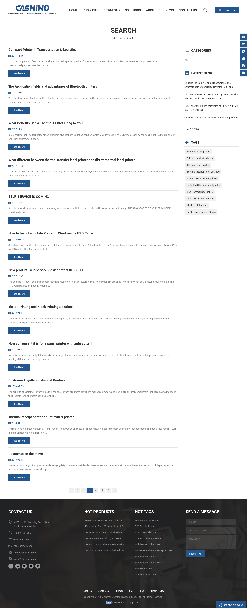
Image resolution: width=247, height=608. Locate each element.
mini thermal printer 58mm (149, 562)
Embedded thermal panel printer (203, 185)
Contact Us (188, 10)
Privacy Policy (157, 591)
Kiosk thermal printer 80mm (201, 212)
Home (73, 10)
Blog (186, 60)
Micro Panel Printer (145, 568)
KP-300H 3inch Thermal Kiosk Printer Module (105, 532)
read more (19, 73)
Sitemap (119, 591)
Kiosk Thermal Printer (146, 532)
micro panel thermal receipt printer (153, 550)
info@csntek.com (22, 546)
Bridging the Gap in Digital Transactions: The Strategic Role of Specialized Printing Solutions (208, 85)
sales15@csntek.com (24, 552)
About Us (153, 10)
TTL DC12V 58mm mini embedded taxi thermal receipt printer (105, 550)
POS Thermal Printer (145, 574)
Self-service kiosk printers (200, 158)
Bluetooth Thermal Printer (148, 538)
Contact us (103, 591)
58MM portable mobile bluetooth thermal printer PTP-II (105, 520)
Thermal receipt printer (198, 151)
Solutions (133, 10)
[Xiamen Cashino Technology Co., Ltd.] (32, 10)
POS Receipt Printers (145, 526)
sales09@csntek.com (24, 559)
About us (87, 591)
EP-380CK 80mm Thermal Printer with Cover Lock (105, 544)
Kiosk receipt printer (197, 205)
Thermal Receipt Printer (147, 520)
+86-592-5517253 (22, 533)
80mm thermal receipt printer (202, 178)
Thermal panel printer (198, 165)
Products (90, 10)
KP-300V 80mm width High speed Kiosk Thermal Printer (105, 538)
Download (111, 10)
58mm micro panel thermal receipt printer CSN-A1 (105, 526)
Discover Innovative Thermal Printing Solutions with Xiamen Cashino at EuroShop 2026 (211, 96)
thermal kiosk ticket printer (200, 198)
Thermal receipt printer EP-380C (203, 171)
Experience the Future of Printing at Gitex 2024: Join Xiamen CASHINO (211, 108)
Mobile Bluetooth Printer (147, 544)
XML (131, 591)
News (169, 10)
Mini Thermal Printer (145, 556)
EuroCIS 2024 (191, 129)
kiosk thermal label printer (200, 192)
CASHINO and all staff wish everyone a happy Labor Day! (211, 119)
